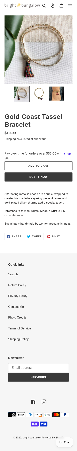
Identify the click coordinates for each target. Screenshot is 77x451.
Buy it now (38, 176)
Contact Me (16, 306)
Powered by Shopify (52, 437)
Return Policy (17, 285)
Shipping (10, 139)
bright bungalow (32, 437)
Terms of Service (19, 328)
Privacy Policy (18, 296)
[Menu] (70, 5)
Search (13, 274)
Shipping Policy (18, 339)
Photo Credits (17, 317)
